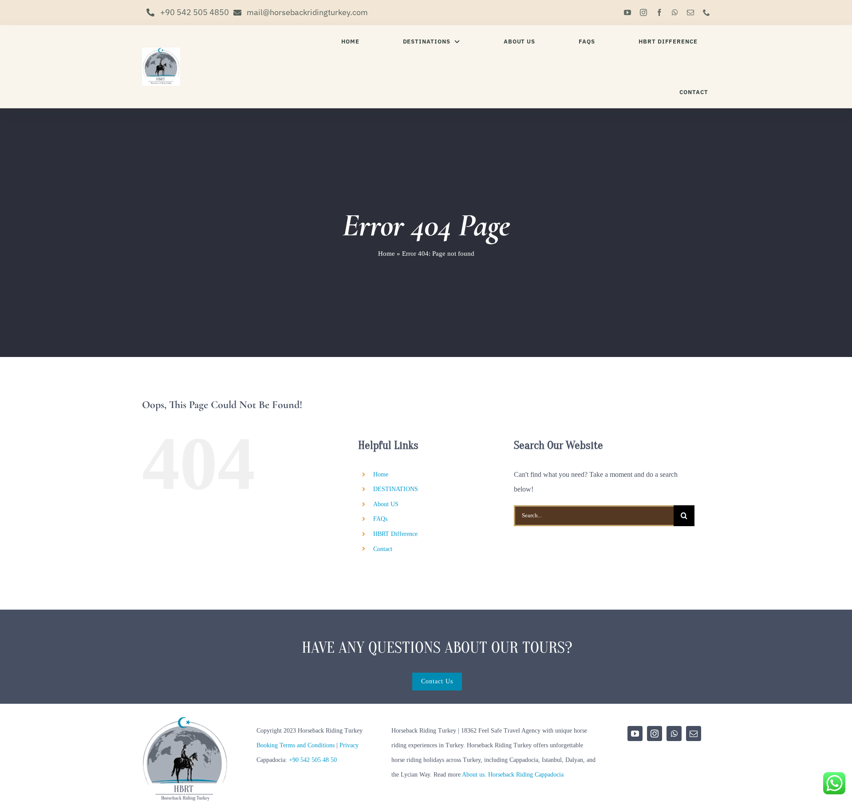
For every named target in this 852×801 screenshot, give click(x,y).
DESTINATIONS (395, 489)
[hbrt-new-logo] (161, 51)
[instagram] (643, 12)
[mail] (690, 12)
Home (386, 253)
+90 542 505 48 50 (313, 760)
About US (385, 504)
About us (473, 774)
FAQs (380, 518)
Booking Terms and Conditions (295, 745)
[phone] (706, 12)
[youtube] (627, 12)
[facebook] (659, 12)
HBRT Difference (395, 534)
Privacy (349, 745)
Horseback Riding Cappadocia (526, 774)
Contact (382, 549)
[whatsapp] (675, 12)
